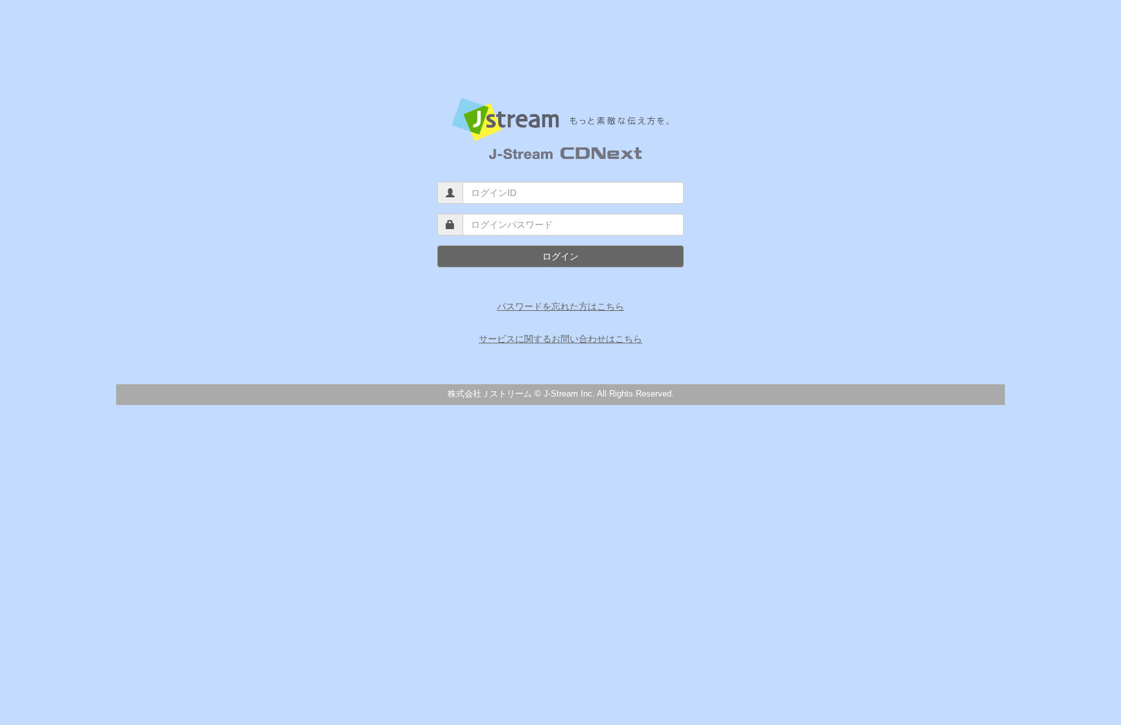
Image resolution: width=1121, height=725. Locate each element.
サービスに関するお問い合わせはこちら (560, 339)
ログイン (560, 256)
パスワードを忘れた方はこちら (560, 306)
